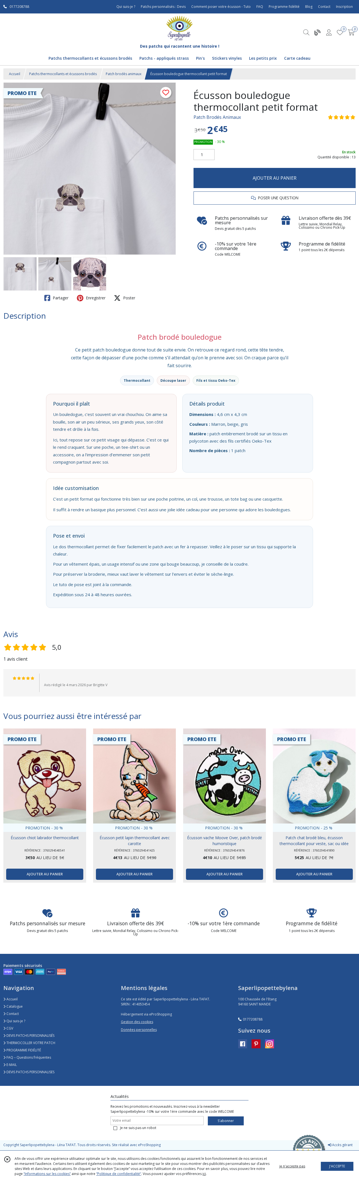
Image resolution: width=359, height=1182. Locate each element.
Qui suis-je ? (15, 1021)
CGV (9, 1028)
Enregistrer (95, 297)
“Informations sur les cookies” (47, 1173)
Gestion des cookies (137, 1021)
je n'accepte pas (292, 1166)
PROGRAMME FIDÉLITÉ (23, 1050)
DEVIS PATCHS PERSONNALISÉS (30, 1035)
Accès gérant (342, 1144)
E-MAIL (11, 1064)
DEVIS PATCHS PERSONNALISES (30, 1072)
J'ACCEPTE (337, 1166)
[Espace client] (328, 32)
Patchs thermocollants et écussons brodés (63, 73)
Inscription (344, 6)
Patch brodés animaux (123, 73)
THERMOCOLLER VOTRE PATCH (30, 1042)
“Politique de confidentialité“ (118, 1173)
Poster (128, 297)
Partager (60, 297)
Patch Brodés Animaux (217, 117)
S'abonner (226, 1120)
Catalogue (14, 1006)
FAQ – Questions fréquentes (28, 1057)
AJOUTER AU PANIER (274, 178)
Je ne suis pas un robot (138, 1127)
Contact (324, 6)
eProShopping (149, 1144)
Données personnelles (139, 1029)
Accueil (14, 73)
